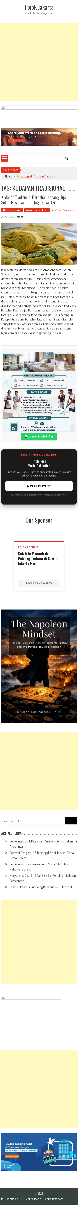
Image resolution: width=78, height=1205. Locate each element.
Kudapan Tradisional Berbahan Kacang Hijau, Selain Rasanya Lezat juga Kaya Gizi (34, 200)
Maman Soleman (63, 210)
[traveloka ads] (39, 1152)
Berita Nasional (12, 210)
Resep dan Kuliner (37, 210)
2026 (21, 1199)
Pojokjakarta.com (53, 1199)
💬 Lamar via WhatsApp (39, 436)
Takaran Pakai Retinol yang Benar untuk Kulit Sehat (41, 887)
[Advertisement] (39, 62)
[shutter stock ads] (39, 137)
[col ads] (39, 666)
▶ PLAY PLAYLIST (39, 486)
